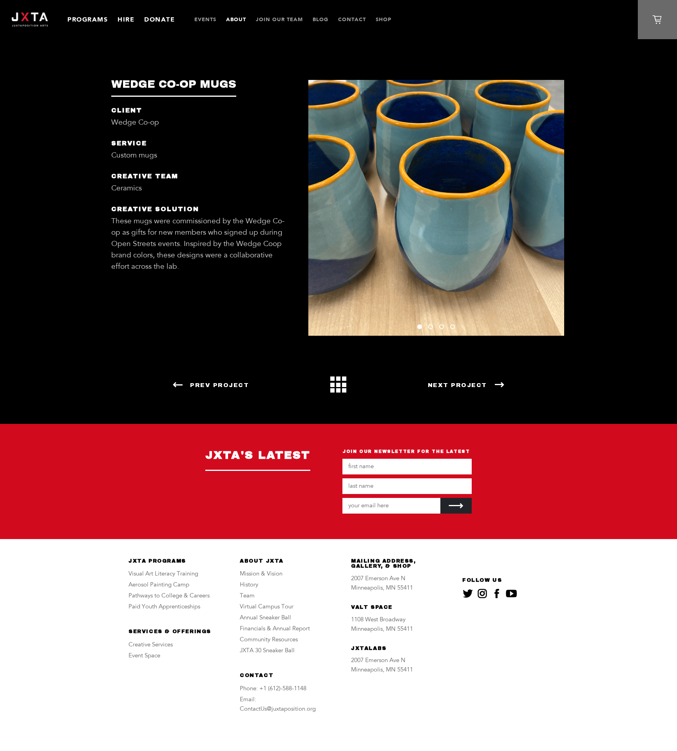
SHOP (383, 19)
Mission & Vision (261, 574)
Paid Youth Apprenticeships (164, 607)
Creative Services (151, 645)
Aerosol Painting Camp (159, 585)
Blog (320, 19)
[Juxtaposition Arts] (30, 20)
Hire (126, 19)
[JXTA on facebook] (496, 593)
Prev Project (219, 385)
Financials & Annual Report (275, 629)
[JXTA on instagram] (482, 593)
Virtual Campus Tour (266, 607)
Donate (159, 19)
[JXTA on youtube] (511, 593)
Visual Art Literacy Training (163, 574)
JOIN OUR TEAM (279, 19)
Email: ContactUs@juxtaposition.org (278, 704)
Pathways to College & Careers (169, 596)
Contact (352, 19)
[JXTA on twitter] (467, 593)
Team (247, 596)
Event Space (144, 656)
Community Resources (269, 640)
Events (205, 19)
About (236, 19)
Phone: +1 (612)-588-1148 (273, 689)
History (249, 585)
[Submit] (456, 506)
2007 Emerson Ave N (378, 579)
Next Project (457, 385)
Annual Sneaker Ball (265, 618)
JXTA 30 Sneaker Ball (267, 651)
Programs (87, 19)
